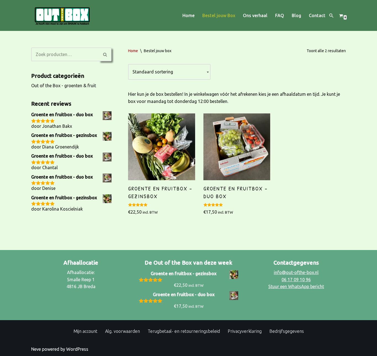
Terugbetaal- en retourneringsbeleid (184, 331)
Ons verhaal (255, 15)
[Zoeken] (331, 16)
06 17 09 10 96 (296, 279)
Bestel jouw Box (218, 15)
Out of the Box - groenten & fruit (63, 85)
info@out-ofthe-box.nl (296, 272)
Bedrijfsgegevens (286, 331)
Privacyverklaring (245, 331)
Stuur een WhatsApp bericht (296, 286)
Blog (296, 15)
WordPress (77, 349)
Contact (317, 15)
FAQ (279, 15)
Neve (36, 349)
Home (188, 15)
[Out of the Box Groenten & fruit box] (62, 15)
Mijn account (85, 331)
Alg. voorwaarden (122, 331)
